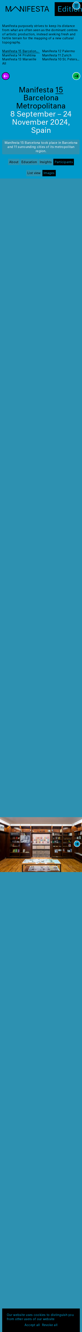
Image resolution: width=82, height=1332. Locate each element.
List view (33, 173)
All (4, 63)
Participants (64, 162)
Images (49, 173)
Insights (46, 162)
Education (29, 162)
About (13, 162)
